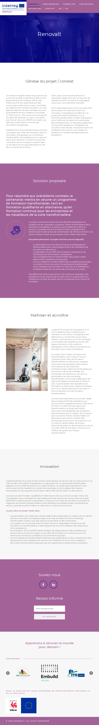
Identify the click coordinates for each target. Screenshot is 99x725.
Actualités (35, 8)
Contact (50, 8)
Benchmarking (51, 4)
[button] (8, 673)
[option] (23, 673)
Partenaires (86, 4)
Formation (69, 4)
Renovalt (34, 4)
